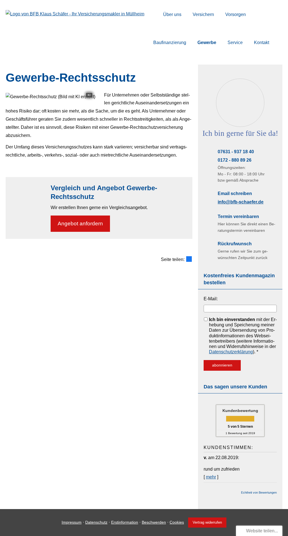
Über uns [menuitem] (172, 14)
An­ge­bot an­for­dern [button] (80, 223)
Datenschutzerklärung (231, 351)
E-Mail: (211, 298)
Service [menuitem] (235, 42)
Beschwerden (154, 522)
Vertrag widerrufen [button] (207, 522)
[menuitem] (155, 14)
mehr (211, 477)
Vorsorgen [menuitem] (235, 14)
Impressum (72, 522)
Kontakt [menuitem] (261, 42)
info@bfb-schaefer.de (241, 202)
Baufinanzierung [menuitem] (169, 42)
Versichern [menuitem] (203, 14)
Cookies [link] (177, 522)
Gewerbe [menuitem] (206, 42)
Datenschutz (96, 522)
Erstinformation (124, 522)
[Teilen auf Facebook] (189, 259)
